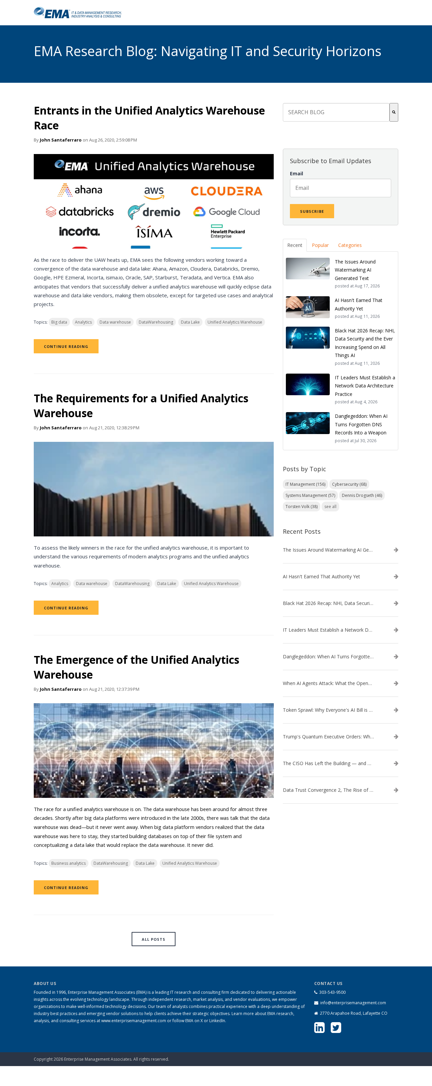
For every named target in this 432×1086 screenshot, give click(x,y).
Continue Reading (66, 346)
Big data (59, 322)
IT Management (305, 484)
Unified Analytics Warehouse (235, 322)
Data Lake (190, 322)
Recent (294, 245)
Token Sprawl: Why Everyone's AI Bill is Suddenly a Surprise (328, 710)
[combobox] (336, 112)
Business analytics (68, 863)
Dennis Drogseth (362, 495)
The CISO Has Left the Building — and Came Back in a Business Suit (328, 763)
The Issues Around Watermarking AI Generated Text (328, 550)
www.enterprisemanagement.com (133, 1021)
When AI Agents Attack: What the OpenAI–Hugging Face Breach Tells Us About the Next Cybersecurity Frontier (328, 683)
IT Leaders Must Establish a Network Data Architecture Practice (328, 630)
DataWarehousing (156, 322)
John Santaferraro (61, 140)
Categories (350, 245)
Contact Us (363, 1056)
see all (330, 506)
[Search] (393, 112)
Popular (320, 245)
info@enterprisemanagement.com (353, 1003)
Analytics (83, 322)
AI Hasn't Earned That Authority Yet (321, 577)
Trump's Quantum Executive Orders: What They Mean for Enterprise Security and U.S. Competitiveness (328, 737)
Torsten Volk (302, 506)
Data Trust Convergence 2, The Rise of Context (328, 790)
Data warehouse (115, 322)
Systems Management (310, 495)
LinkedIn (217, 1021)
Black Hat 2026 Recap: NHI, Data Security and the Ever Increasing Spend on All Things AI (328, 603)
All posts (153, 939)
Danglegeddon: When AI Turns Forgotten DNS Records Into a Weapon (328, 657)
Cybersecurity (349, 484)
